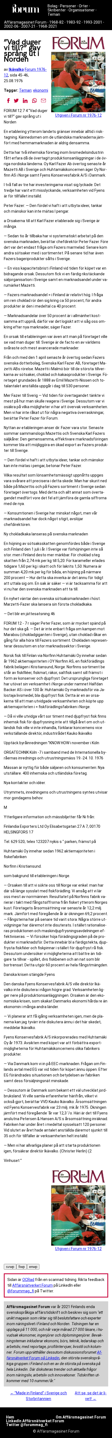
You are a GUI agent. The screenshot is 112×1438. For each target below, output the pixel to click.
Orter (83, 6)
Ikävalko (16, 69)
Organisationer (82, 10)
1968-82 (56, 22)
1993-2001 (92, 22)
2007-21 (28, 26)
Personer (68, 6)
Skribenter (57, 10)
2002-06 (11, 26)
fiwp (21, 1267)
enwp (33, 1267)
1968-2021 (47, 26)
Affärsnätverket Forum (32, 1285)
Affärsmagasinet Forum (25, 22)
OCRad (28, 1279)
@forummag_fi (20, 1291)
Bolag (52, 6)
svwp (10, 1267)
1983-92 (73, 22)
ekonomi (40, 90)
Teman (54, 14)
